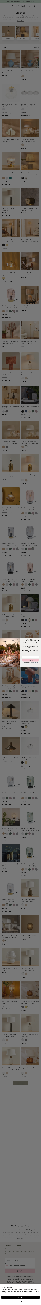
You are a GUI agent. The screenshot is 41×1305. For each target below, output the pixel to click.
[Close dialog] (38, 640)
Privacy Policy (35, 662)
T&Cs (31, 662)
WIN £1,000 (30, 660)
